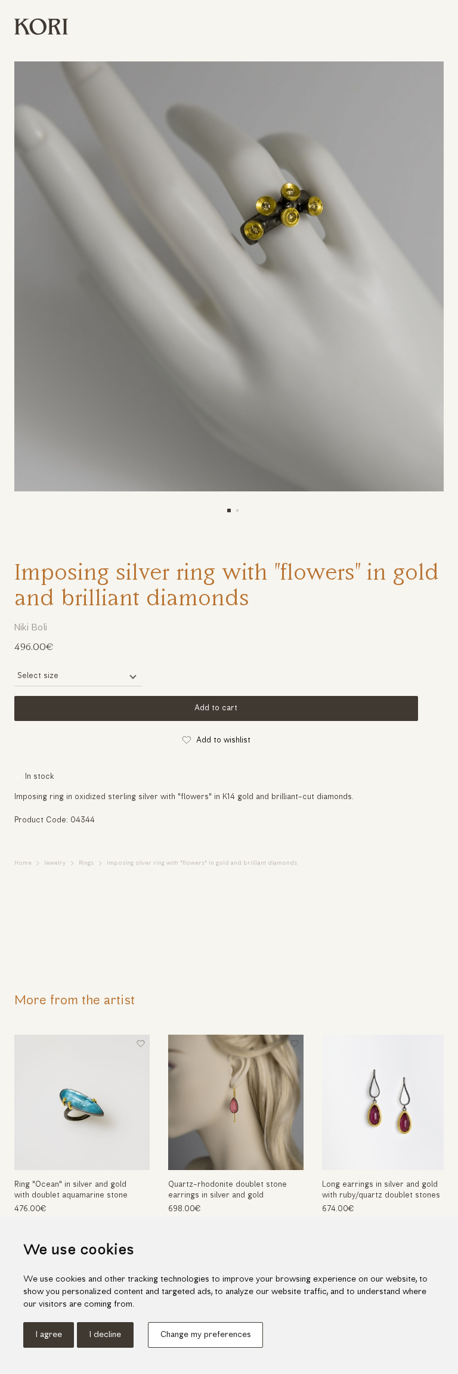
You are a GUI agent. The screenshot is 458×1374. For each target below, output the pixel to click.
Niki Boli (30, 628)
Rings (86, 863)
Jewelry (55, 863)
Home (23, 863)
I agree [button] (49, 1334)
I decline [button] (105, 1334)
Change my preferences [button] (205, 1334)
